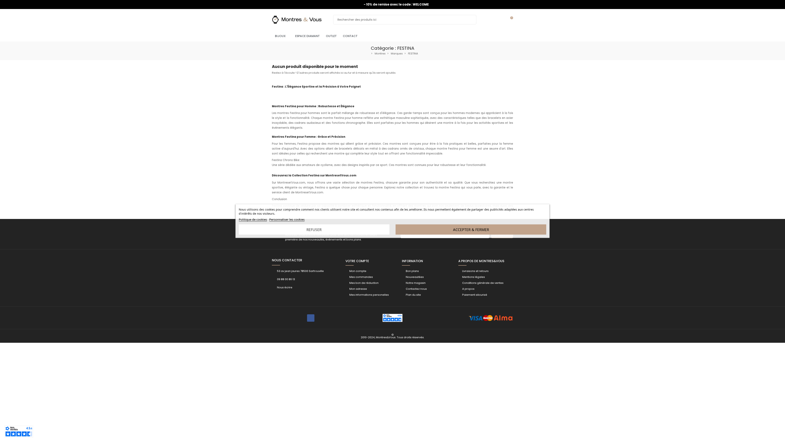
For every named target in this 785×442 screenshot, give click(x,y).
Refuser (314, 229)
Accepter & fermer (471, 229)
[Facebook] (310, 318)
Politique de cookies (253, 219)
